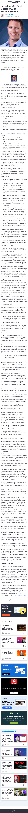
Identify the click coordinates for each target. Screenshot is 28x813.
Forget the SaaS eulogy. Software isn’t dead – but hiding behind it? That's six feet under (8, 628)
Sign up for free (7, 707)
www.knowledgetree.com (19, 595)
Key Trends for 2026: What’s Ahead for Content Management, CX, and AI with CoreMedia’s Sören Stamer (7, 754)
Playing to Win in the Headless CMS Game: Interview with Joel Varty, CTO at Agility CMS (7, 793)
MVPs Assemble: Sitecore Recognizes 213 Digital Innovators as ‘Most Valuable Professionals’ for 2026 (7, 740)
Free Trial (14, 723)
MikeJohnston (9, 14)
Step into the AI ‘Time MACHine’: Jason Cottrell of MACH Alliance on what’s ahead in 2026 (7, 766)
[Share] (24, 2)
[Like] (26, 2)
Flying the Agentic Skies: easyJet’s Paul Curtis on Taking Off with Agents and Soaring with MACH (7, 653)
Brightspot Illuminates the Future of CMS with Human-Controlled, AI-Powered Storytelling (6, 780)
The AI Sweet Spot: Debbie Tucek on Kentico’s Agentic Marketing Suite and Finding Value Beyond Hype (8, 642)
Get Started (6, 614)
